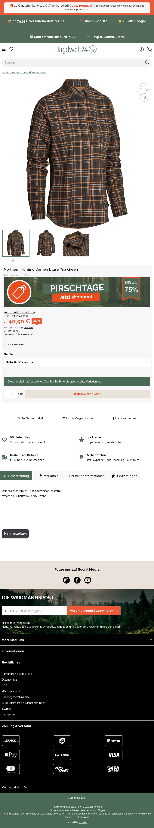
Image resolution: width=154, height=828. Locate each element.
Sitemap (7, 708)
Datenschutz (9, 679)
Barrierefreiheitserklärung (17, 673)
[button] (142, 49)
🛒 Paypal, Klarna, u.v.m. (106, 37)
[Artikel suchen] (147, 63)
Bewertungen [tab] (127, 476)
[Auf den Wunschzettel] (144, 97)
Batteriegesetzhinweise (16, 697)
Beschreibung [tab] (18, 476)
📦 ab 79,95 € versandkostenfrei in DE (38, 21)
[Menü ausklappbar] (3, 49)
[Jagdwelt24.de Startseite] (76, 49)
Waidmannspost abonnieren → (93, 610)
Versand (28, 327)
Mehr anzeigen (15, 533)
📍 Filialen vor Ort (93, 21)
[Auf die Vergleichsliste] (144, 87)
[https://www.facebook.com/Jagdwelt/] (77, 580)
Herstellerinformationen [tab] (87, 476)
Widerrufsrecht (11, 691)
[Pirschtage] (77, 292)
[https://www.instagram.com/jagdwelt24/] (66, 580)
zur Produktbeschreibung (19, 312)
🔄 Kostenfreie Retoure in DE (52, 37)
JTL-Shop (83, 822)
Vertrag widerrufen (15, 787)
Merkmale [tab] (51, 476)
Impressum (9, 714)
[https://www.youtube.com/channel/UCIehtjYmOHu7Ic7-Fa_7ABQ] (87, 580)
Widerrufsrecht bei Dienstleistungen (23, 702)
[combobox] (77, 362)
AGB (4, 685)
